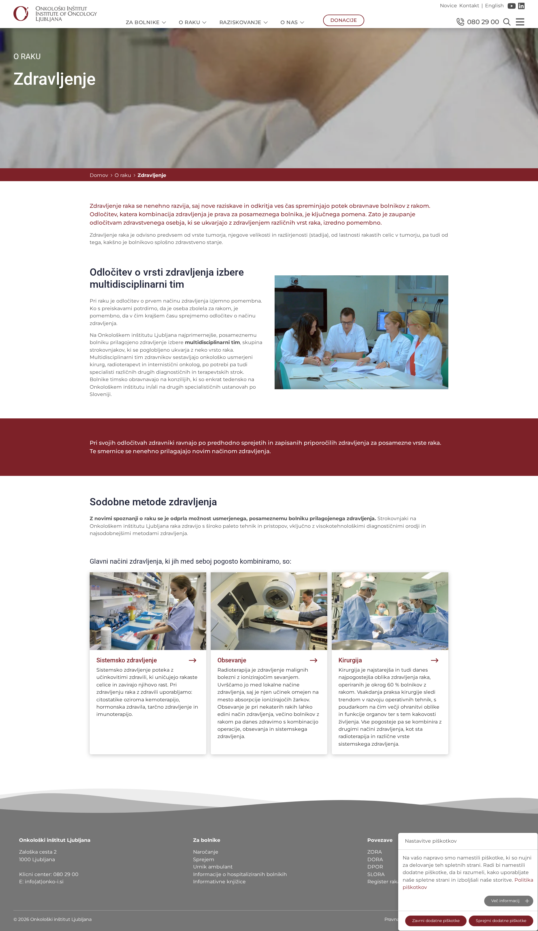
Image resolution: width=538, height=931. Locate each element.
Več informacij (505, 900)
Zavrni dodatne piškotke (436, 920)
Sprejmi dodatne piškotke (501, 920)
